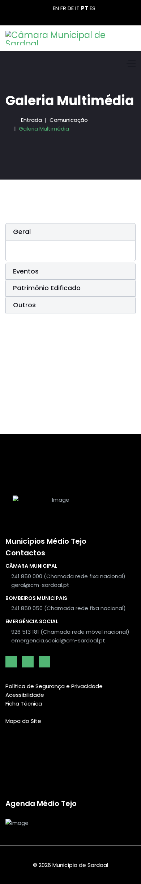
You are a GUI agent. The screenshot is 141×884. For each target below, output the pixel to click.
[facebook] (11, 661)
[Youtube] (70, 17)
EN (56, 8)
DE (71, 8)
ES (92, 8)
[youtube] (28, 661)
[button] (70, 231)
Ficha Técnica (23, 703)
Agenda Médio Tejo (41, 803)
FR (63, 8)
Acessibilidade (24, 695)
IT (77, 8)
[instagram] (44, 661)
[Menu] (131, 63)
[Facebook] (59, 17)
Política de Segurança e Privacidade (54, 686)
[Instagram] (82, 17)
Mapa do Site (23, 721)
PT (84, 8)
